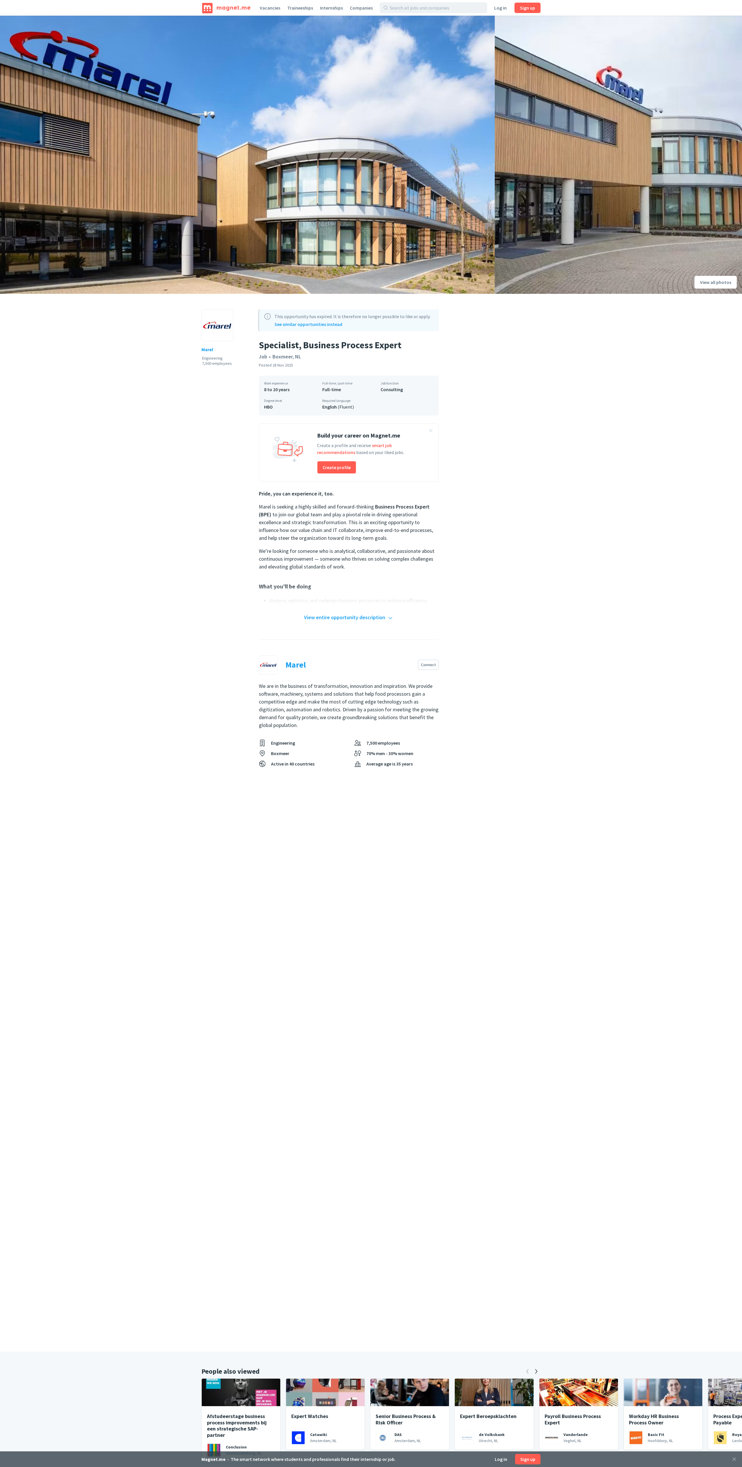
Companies (361, 8)
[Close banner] (431, 431)
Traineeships (300, 8)
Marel (207, 349)
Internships (331, 8)
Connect (428, 664)
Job (263, 356)
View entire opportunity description (344, 617)
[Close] (734, 1459)
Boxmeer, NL (286, 356)
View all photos (715, 282)
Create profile (337, 467)
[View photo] (247, 155)
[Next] (536, 1371)
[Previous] (527, 1371)
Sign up (527, 8)
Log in (500, 8)
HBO (268, 407)
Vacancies (270, 8)
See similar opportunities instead (308, 324)
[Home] (226, 8)
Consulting (392, 389)
